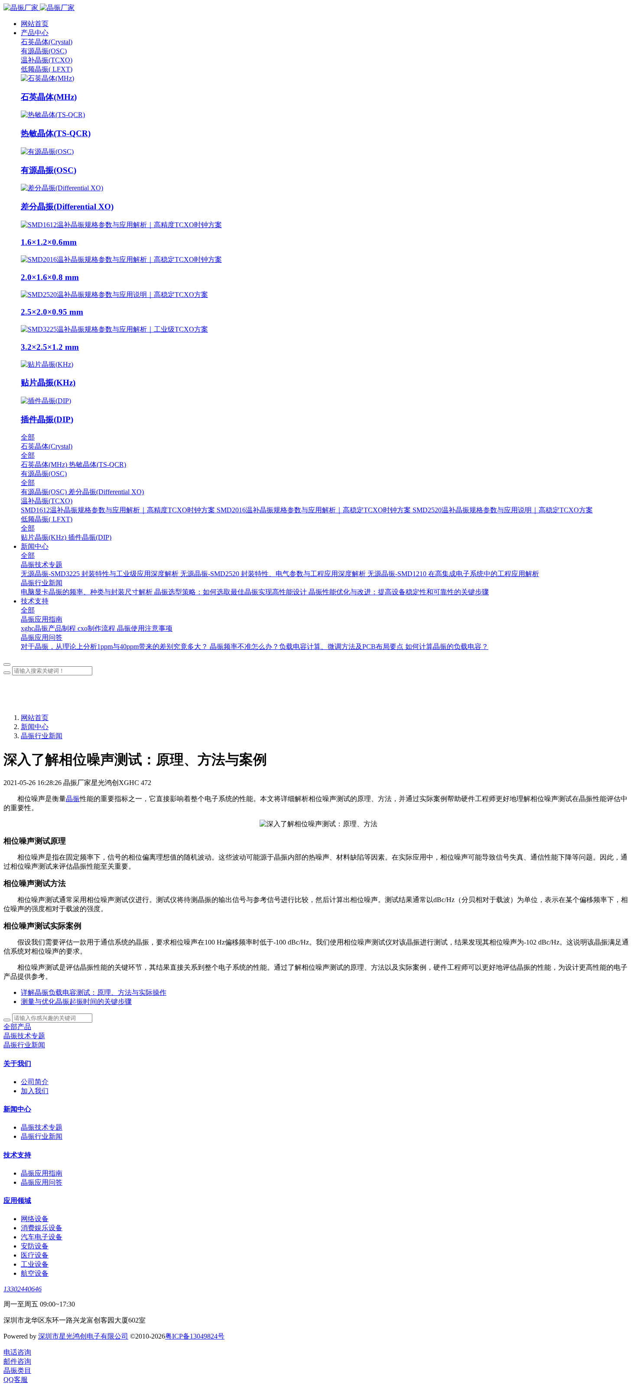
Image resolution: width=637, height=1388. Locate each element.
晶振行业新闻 (41, 736)
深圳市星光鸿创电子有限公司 (83, 1336)
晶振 (73, 798)
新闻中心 (35, 726)
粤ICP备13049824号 (194, 1336)
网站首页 (35, 23)
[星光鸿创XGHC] (318, 8)
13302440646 (22, 1289)
